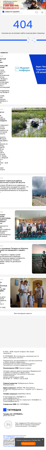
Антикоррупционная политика (14, 435)
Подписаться (28, 444)
